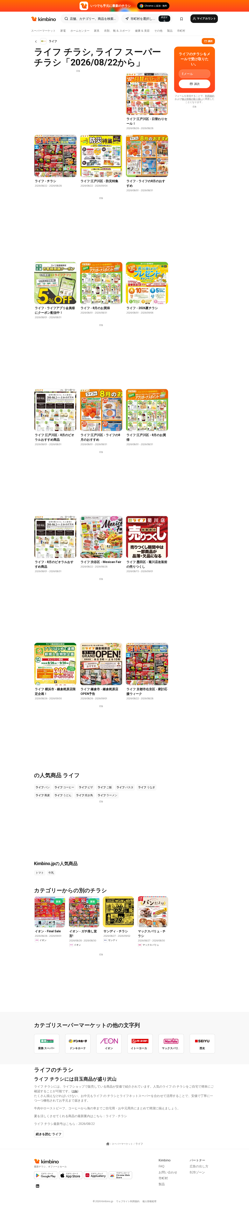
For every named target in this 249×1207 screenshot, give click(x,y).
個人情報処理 (149, 1201)
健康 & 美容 (142, 30)
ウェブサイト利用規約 (127, 1201)
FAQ (161, 1166)
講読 (210, 41)
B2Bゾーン (197, 1172)
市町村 (181, 30)
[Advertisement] (78, 99)
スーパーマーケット (43, 30)
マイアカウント (206, 18)
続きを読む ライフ (48, 1134)
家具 (96, 30)
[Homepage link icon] (107, 1143)
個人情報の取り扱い (192, 99)
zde (74, 1091)
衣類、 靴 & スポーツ (117, 30)
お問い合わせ (168, 1172)
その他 (158, 30)
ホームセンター (79, 30)
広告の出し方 (199, 1166)
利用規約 (209, 95)
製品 (170, 30)
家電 (63, 30)
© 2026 (103, 1201)
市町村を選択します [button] (143, 19)
